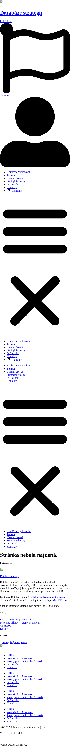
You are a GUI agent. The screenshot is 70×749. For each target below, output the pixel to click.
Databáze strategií (21, 13)
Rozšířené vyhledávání (19, 171)
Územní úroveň (15, 178)
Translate (16, 190)
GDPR (10, 655)
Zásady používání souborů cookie (25, 661)
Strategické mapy (16, 181)
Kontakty (12, 187)
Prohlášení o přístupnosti (20, 658)
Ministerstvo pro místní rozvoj (49, 597)
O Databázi (13, 184)
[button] (35, 266)
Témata (11, 175)
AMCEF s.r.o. (59, 600)
